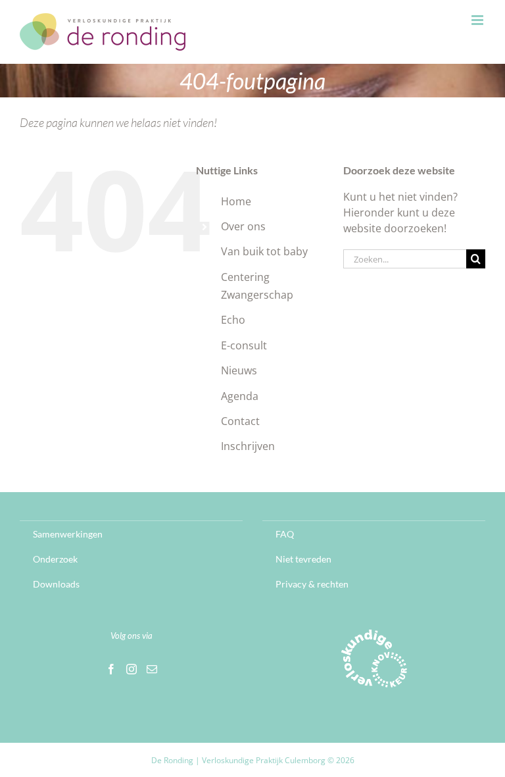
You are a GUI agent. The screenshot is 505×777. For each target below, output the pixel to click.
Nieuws (239, 370)
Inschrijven (248, 446)
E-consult (244, 345)
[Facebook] (111, 669)
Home (236, 201)
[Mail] (152, 669)
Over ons (243, 226)
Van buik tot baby (264, 251)
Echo (233, 320)
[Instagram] (131, 669)
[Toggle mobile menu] (478, 20)
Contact (240, 421)
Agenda (239, 396)
